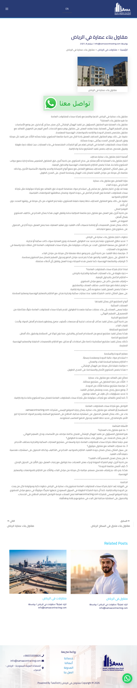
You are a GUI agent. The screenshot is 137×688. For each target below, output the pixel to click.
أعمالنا (68, 663)
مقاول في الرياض (117, 598)
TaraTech (55, 683)
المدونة (68, 667)
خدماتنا (68, 658)
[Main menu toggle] (6, 8)
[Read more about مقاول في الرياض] (99, 571)
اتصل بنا (68, 672)
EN (67, 9)
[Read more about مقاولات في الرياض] (37, 571)
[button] (127, 678)
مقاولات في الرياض (107, 604)
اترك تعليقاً (123, 604)
